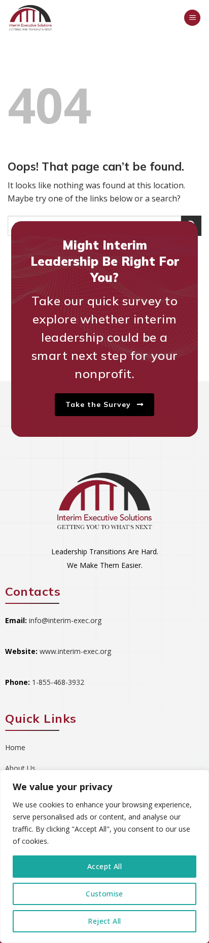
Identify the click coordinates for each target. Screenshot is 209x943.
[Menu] (192, 18)
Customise (104, 893)
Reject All (104, 921)
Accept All (104, 866)
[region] (104, 856)
